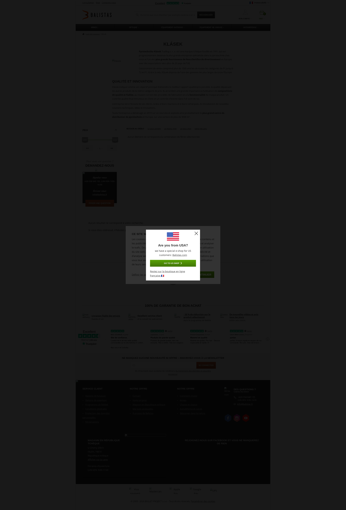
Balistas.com (179, 255)
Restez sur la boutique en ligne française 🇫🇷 (167, 273)
